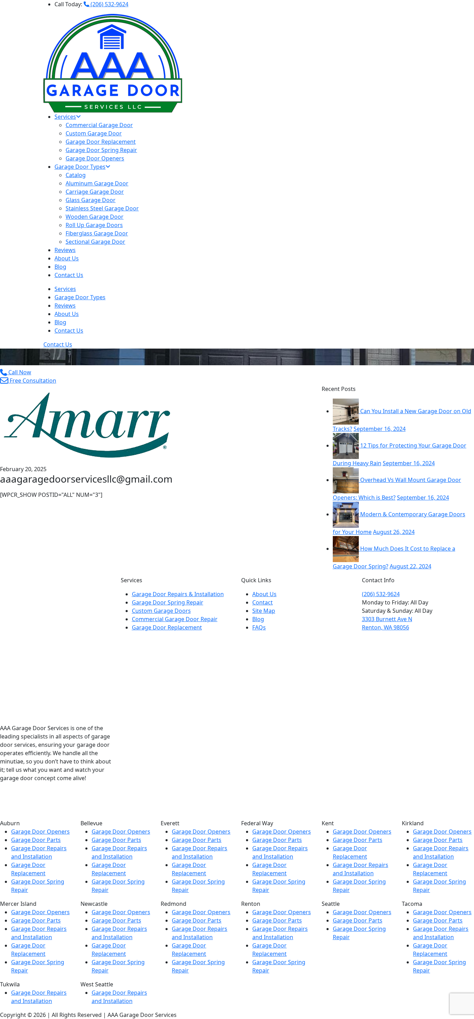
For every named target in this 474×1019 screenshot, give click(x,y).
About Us (66, 258)
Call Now (19, 372)
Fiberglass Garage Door (97, 233)
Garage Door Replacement (101, 141)
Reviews (65, 250)
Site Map (263, 611)
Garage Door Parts (36, 840)
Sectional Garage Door (95, 241)
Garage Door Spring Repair (101, 150)
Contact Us (68, 275)
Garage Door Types (79, 166)
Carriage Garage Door (95, 191)
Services (65, 116)
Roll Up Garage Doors (94, 225)
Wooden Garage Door (95, 216)
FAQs (259, 627)
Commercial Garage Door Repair (175, 619)
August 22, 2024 (410, 566)
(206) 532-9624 (108, 4)
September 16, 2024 (380, 429)
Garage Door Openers (95, 158)
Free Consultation (32, 380)
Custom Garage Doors (161, 611)
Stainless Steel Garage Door (102, 208)
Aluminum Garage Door (97, 183)
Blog (60, 266)
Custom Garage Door (94, 133)
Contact (262, 602)
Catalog (76, 175)
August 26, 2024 (394, 532)
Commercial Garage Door (99, 125)
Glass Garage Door (91, 200)
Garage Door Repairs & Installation (178, 594)
